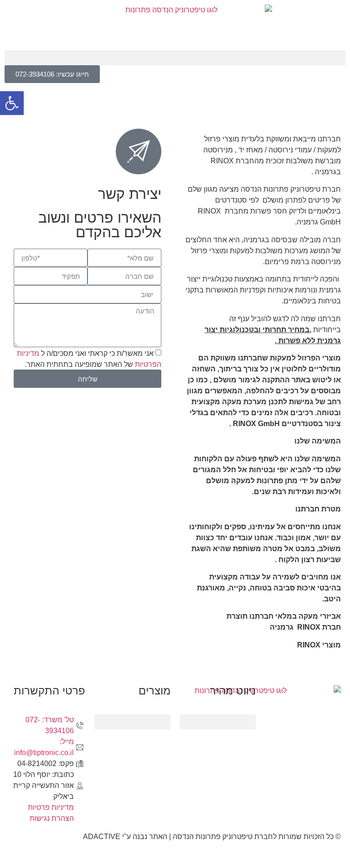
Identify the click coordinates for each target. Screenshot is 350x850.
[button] (175, 57)
